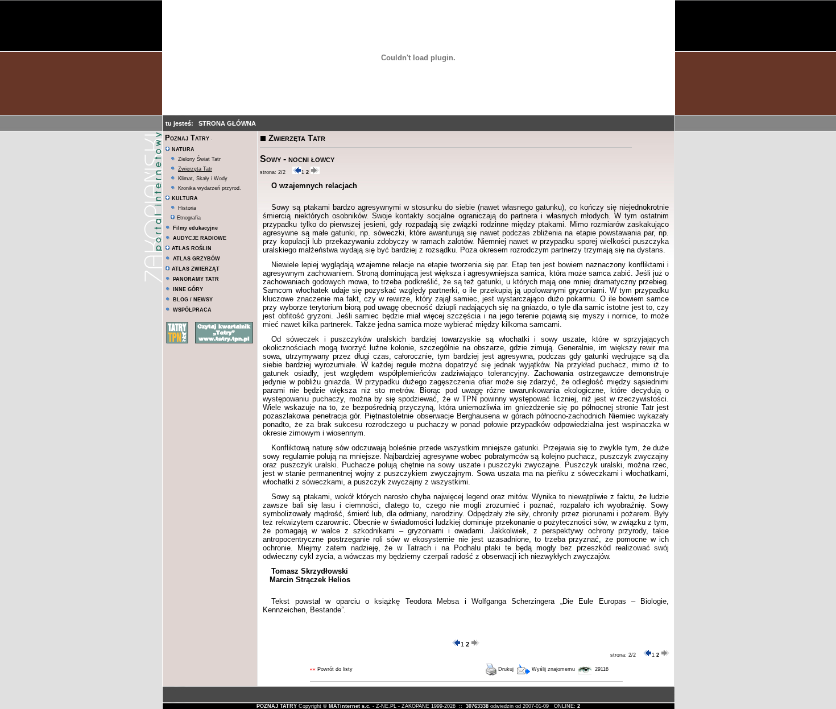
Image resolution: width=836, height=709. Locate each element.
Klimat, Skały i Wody (202, 178)
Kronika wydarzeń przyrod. (209, 188)
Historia (187, 208)
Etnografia (188, 218)
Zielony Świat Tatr (199, 159)
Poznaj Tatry (187, 138)
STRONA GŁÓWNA (227, 123)
